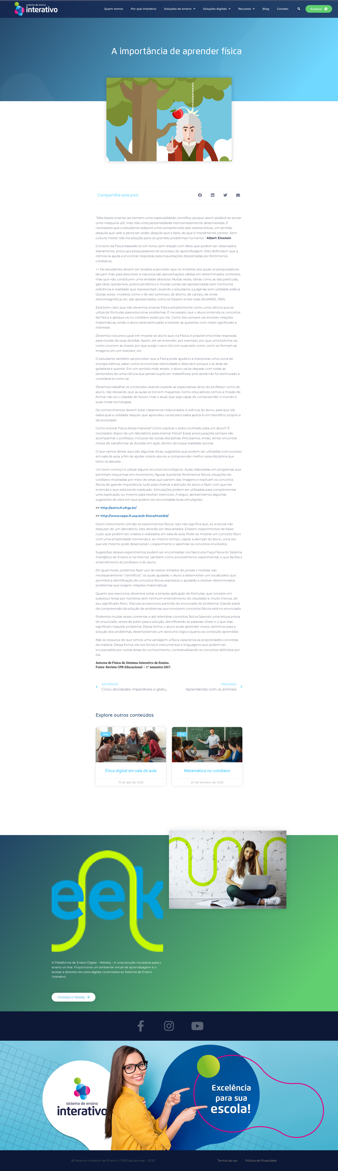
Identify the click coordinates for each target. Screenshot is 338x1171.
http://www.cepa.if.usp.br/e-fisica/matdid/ (135, 516)
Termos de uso (227, 1160)
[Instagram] (169, 1026)
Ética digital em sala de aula (130, 771)
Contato (282, 9)
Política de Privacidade (261, 1160)
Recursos (244, 9)
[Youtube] (197, 1026)
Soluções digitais (215, 9)
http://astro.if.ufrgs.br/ (119, 508)
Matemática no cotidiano (207, 771)
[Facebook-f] (140, 1026)
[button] (298, 8)
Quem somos (113, 9)
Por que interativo (143, 9)
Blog (265, 9)
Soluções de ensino (177, 9)
